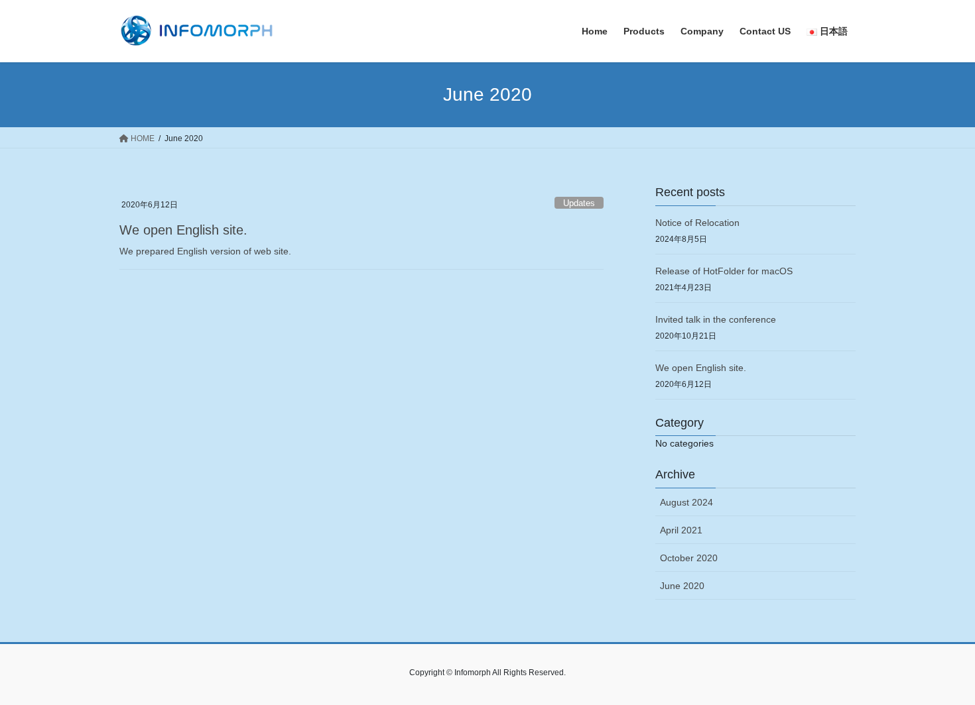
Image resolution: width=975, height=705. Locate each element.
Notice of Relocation (697, 222)
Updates (579, 203)
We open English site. (183, 230)
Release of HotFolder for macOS (724, 271)
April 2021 (681, 530)
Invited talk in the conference (715, 319)
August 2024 (686, 502)
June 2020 (682, 585)
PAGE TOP (940, 672)
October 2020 (689, 558)
